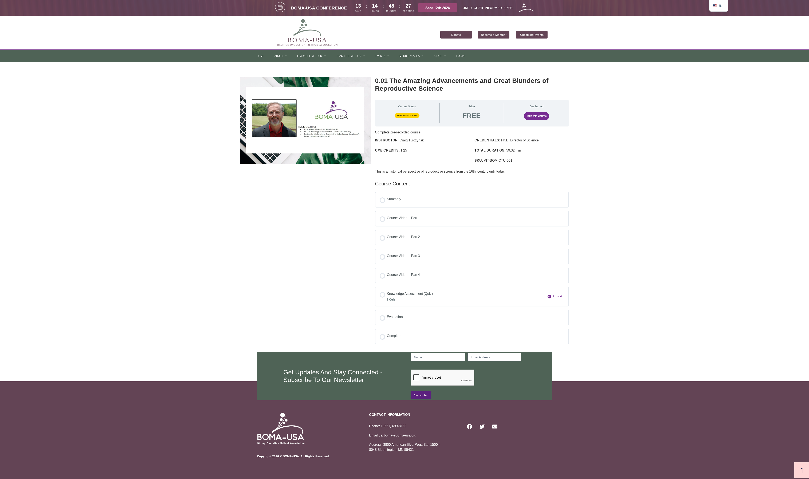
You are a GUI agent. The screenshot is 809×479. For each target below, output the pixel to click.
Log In (460, 56)
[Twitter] (482, 426)
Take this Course (536, 115)
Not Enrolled (407, 115)
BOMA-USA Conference (319, 7)
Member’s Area (409, 56)
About (279, 56)
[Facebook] (469, 426)
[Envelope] (494, 426)
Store (438, 56)
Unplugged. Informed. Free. (488, 8)
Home (260, 56)
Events (380, 56)
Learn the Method (309, 56)
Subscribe (420, 395)
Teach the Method (348, 56)
